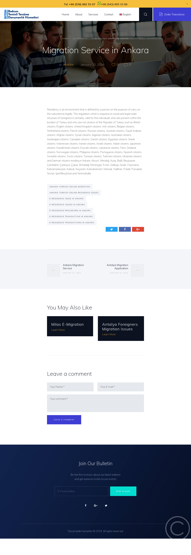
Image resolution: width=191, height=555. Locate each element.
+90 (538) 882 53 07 (82, 4)
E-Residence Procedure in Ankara (70, 210)
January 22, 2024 (92, 64)
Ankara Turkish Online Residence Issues (74, 193)
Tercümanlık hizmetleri (80, 531)
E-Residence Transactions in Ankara (72, 223)
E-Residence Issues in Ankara (67, 205)
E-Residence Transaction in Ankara (71, 216)
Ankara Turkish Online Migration (70, 187)
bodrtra (68, 64)
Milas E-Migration (67, 324)
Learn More (58, 329)
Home (65, 39)
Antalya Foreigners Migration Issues (120, 326)
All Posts (78, 39)
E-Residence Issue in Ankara (67, 199)
